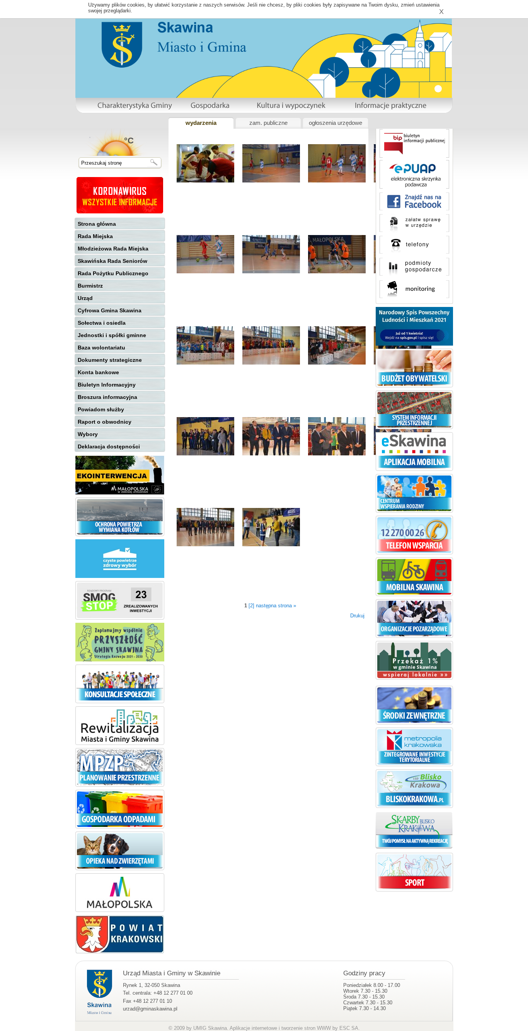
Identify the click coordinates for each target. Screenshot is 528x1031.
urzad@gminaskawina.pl (150, 1009)
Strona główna (97, 224)
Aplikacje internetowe (253, 1028)
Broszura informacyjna (107, 397)
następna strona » (276, 605)
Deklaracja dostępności (109, 446)
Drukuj (357, 616)
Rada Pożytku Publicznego (113, 273)
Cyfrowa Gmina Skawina (109, 310)
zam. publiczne (268, 123)
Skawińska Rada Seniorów (112, 261)
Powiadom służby (101, 409)
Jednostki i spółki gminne (112, 335)
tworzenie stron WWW (306, 1028)
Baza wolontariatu (101, 347)
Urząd (85, 298)
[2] (251, 605)
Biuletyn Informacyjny (107, 385)
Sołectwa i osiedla (102, 323)
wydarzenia (201, 123)
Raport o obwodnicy (104, 422)
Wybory (88, 434)
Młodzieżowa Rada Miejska (113, 248)
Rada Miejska (95, 236)
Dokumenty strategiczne (110, 360)
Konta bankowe (98, 372)
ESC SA (348, 1028)
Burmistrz (90, 286)
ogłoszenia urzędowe (335, 123)
